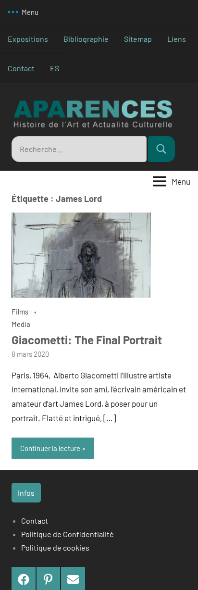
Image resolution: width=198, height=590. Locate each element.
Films (20, 311)
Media (21, 324)
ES (54, 68)
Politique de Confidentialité (67, 534)
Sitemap (138, 38)
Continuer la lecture (50, 448)
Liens (176, 38)
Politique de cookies (55, 547)
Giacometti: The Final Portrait (87, 340)
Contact (21, 68)
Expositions (28, 38)
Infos (26, 492)
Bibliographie (86, 38)
